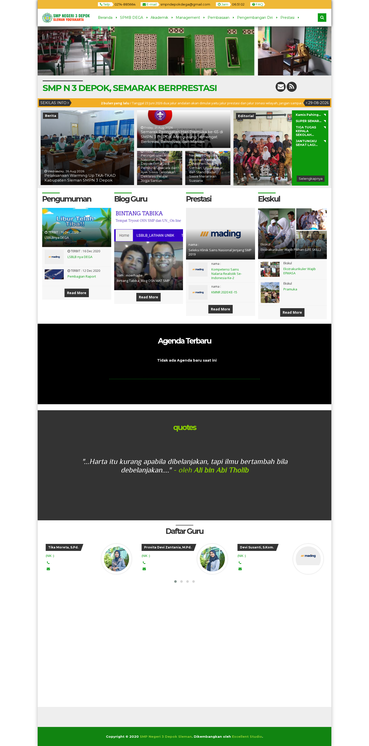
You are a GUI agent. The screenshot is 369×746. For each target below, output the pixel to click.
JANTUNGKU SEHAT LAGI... (307, 143)
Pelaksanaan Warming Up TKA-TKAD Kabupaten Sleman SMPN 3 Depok (80, 178)
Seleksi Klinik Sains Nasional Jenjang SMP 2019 (220, 252)
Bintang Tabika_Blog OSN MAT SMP (143, 280)
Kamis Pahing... (308, 115)
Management (188, 17)
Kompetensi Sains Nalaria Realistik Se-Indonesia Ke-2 (226, 273)
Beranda (105, 17)
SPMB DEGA (131, 17)
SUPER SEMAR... (308, 121)
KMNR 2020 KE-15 (224, 292)
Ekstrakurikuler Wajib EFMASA (299, 271)
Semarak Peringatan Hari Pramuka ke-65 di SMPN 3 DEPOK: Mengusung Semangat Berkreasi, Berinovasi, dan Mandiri (182, 136)
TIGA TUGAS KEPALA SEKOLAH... (306, 131)
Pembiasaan (218, 17)
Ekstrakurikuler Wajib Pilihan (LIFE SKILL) (291, 249)
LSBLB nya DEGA (80, 257)
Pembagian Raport (82, 276)
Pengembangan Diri (255, 17)
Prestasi (287, 17)
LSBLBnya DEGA (57, 237)
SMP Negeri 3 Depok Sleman (166, 736)
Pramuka (290, 289)
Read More (76, 292)
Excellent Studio (247, 736)
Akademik (159, 17)
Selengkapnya (311, 179)
